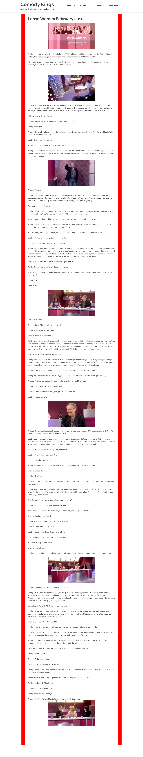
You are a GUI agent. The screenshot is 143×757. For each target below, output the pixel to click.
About (70, 5)
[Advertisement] (132, 44)
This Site (113, 5)
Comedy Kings (37, 4)
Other (99, 5)
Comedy (84, 5)
